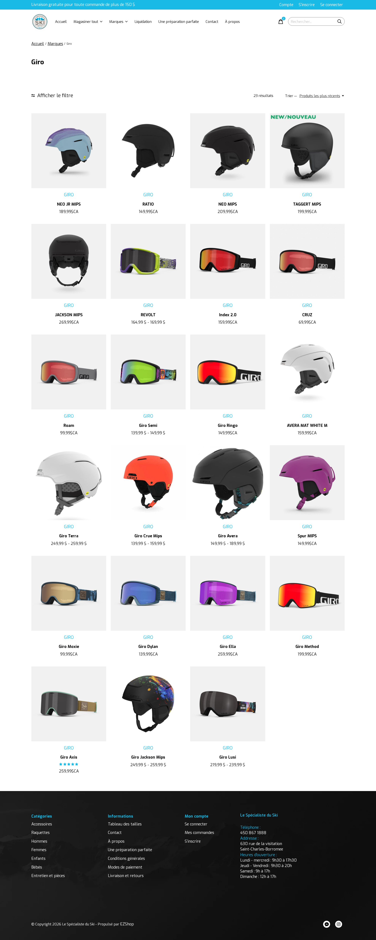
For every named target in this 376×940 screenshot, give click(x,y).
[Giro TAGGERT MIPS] (307, 150)
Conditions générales (126, 858)
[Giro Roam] (68, 372)
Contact (212, 21)
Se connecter (196, 824)
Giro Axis (68, 757)
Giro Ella (228, 646)
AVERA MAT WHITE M (307, 425)
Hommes (39, 841)
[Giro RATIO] (148, 150)
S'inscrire (193, 841)
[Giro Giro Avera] (227, 482)
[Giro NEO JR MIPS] (68, 150)
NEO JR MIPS (69, 204)
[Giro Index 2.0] (227, 261)
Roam (69, 425)
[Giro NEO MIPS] (227, 150)
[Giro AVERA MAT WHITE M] (307, 372)
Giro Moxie (69, 646)
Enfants (38, 858)
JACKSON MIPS (69, 315)
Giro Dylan (148, 646)
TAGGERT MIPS (307, 204)
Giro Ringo (228, 425)
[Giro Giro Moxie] (68, 593)
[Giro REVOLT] (148, 261)
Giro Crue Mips (148, 536)
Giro (69, 195)
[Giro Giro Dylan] (148, 593)
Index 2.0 (228, 315)
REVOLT (148, 315)
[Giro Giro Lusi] (227, 703)
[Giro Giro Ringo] (227, 372)
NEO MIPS (227, 204)
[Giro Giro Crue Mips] (148, 482)
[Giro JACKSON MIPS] (68, 261)
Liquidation (143, 21)
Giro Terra (68, 536)
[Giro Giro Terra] (68, 482)
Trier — (291, 95)
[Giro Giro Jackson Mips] (148, 703)
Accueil (61, 21)
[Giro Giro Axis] (68, 703)
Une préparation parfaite (178, 21)
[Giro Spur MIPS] (307, 482)
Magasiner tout (86, 21)
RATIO (148, 204)
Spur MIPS (307, 536)
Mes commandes (199, 832)
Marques (116, 21)
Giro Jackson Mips (148, 757)
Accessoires (41, 824)
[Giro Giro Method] (307, 593)
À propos (232, 21)
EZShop (127, 924)
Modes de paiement (125, 867)
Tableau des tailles (125, 824)
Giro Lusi (227, 757)
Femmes (38, 849)
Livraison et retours (126, 875)
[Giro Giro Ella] (227, 593)
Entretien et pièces (48, 875)
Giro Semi (148, 425)
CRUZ (307, 315)
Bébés (36, 867)
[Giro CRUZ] (307, 261)
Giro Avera (228, 536)
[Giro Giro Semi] (148, 372)
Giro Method (307, 646)
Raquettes (40, 832)
